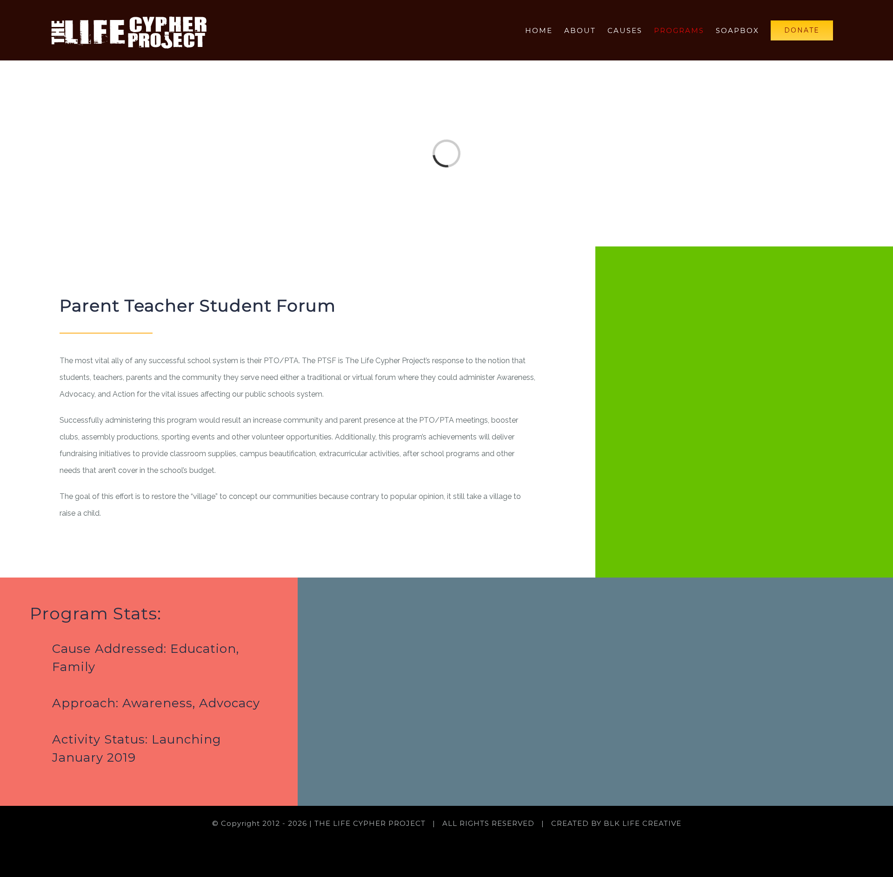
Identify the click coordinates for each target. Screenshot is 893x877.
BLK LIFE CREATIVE (642, 823)
